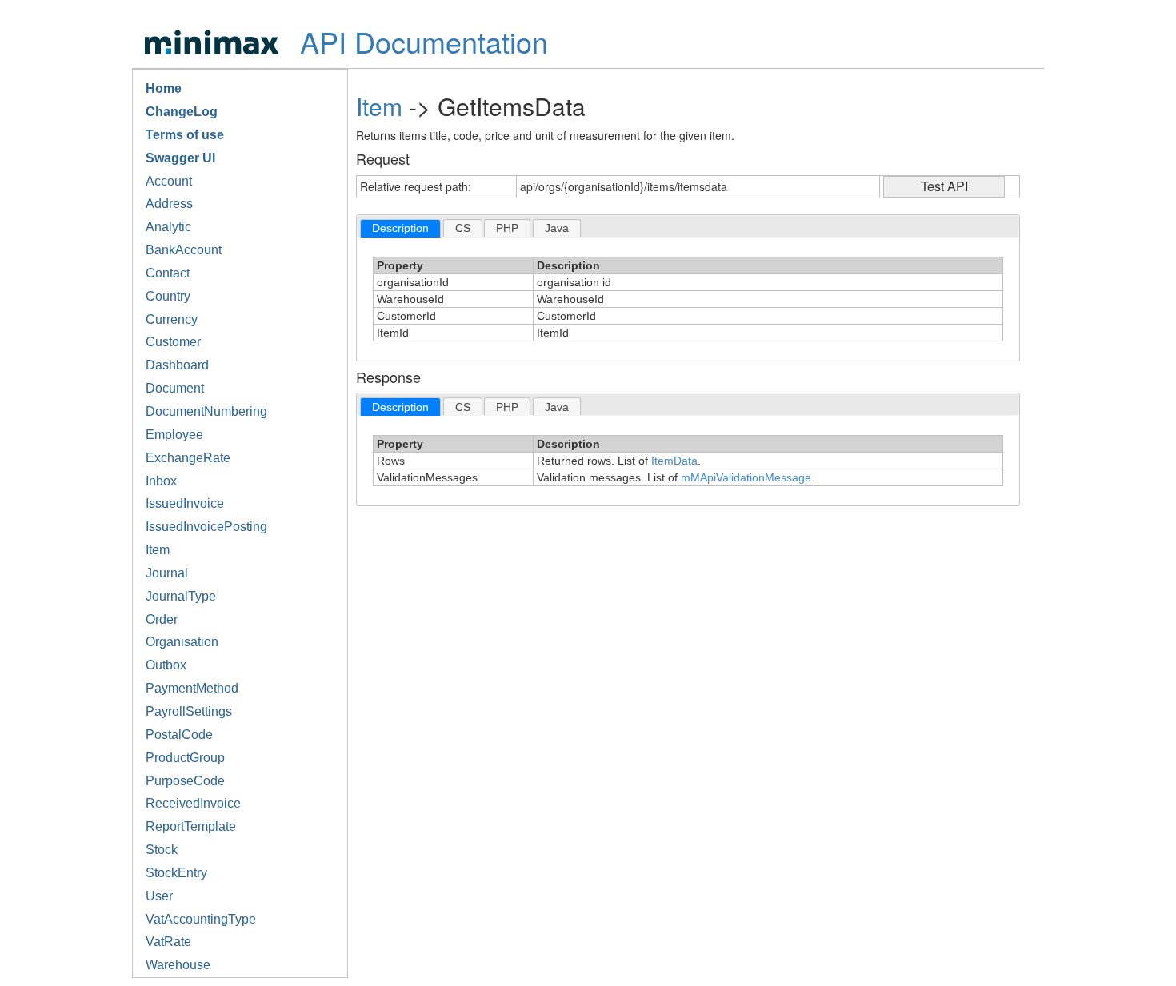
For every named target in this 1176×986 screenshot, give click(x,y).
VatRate (168, 941)
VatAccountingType (201, 919)
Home (164, 88)
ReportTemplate (191, 826)
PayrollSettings (189, 711)
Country (168, 296)
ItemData (674, 460)
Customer (173, 342)
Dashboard (177, 365)
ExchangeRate (188, 458)
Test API (944, 186)
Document (175, 388)
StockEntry (176, 873)
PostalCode (179, 734)
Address (169, 203)
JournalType (181, 596)
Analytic (168, 227)
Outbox (166, 665)
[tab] (400, 228)
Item (158, 550)
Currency (172, 319)
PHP (507, 228)
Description (400, 228)
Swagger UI (180, 158)
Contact (168, 273)
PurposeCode (185, 781)
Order (162, 619)
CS (462, 228)
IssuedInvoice (185, 503)
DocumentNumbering (206, 411)
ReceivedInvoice (193, 803)
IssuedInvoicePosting (206, 526)
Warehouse (178, 965)
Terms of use (185, 135)
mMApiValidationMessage (746, 477)
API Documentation (424, 41)
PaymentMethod (192, 688)
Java (557, 228)
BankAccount (184, 250)
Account (169, 181)
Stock (162, 849)
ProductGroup (185, 757)
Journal (167, 573)
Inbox (161, 481)
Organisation (182, 642)
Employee (174, 434)
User (159, 896)
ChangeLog (182, 111)
